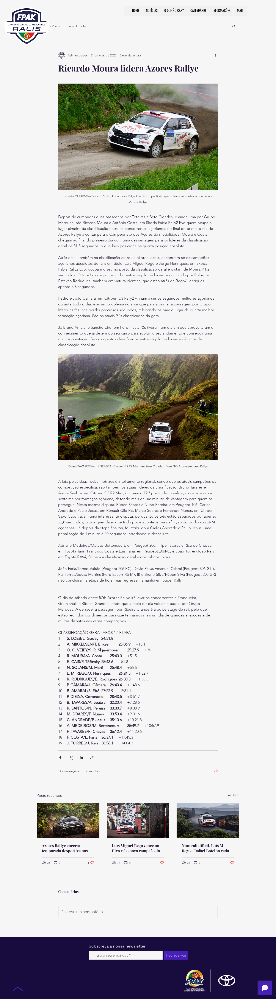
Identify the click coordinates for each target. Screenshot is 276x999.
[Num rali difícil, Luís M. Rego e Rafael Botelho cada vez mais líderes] (208, 820)
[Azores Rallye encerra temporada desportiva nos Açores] (68, 820)
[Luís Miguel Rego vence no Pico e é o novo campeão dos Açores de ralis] (138, 820)
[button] (234, 26)
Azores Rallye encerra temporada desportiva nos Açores (65, 848)
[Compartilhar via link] (92, 758)
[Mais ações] (215, 55)
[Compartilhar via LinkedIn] (81, 758)
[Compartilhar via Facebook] (60, 758)
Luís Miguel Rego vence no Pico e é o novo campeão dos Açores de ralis (137, 848)
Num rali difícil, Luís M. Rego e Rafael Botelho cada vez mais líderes (205, 848)
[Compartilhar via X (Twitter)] (71, 758)
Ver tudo (233, 795)
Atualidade (77, 26)
